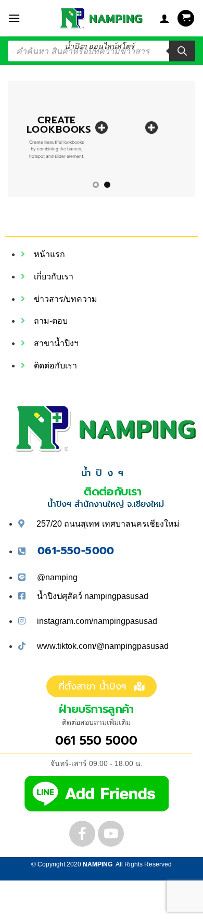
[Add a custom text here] (101, 127)
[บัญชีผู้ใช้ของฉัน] (164, 18)
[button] (14, 18)
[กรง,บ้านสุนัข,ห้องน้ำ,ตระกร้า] (151, 127)
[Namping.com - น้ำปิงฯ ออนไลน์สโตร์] (99, 18)
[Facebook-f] (82, 834)
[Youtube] (111, 834)
